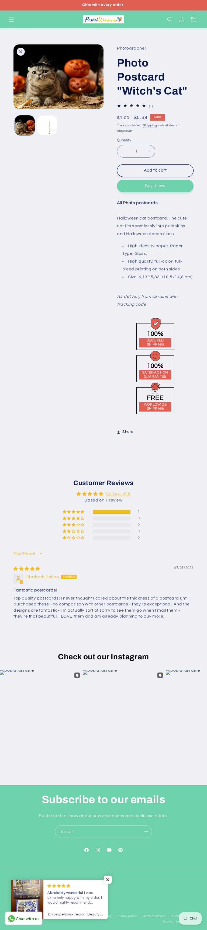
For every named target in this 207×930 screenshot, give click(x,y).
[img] (26, 569)
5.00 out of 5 (117, 494)
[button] (11, 19)
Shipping (150, 125)
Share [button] (127, 432)
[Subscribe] (146, 831)
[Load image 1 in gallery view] (24, 125)
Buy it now (155, 186)
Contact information (178, 921)
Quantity (124, 140)
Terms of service (154, 916)
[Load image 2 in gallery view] (47, 125)
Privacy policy (126, 916)
